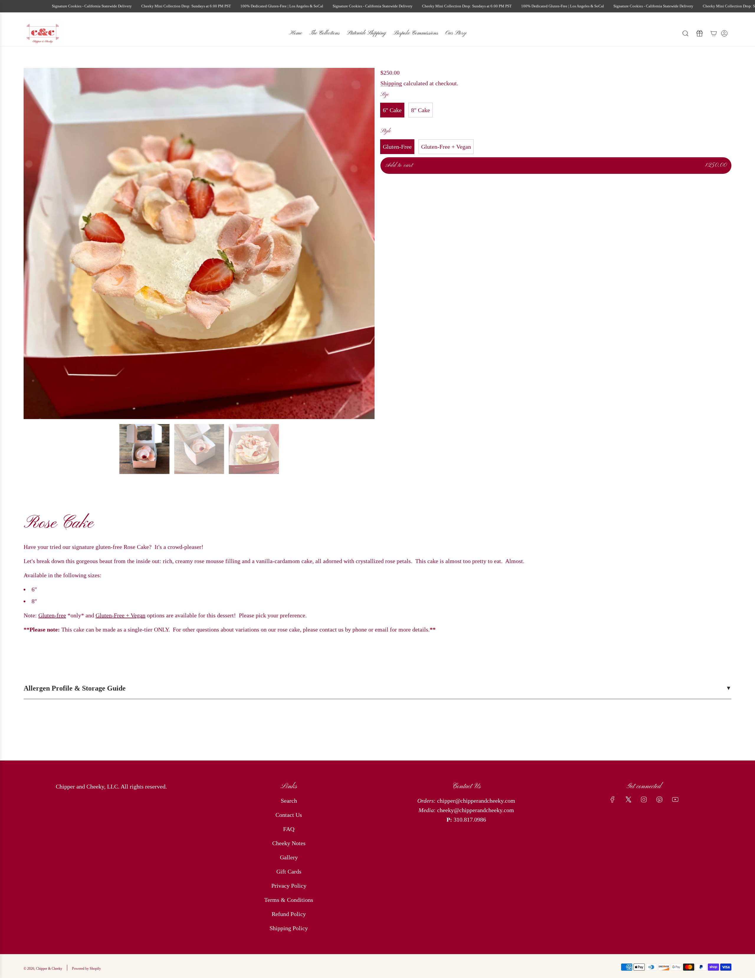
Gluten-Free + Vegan (446, 146)
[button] (30, 243)
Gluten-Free (397, 146)
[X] (628, 799)
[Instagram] (644, 799)
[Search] (685, 33)
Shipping (391, 83)
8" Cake (420, 110)
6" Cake (392, 110)
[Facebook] (612, 799)
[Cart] (714, 33)
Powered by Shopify (86, 968)
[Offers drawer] (699, 33)
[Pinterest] (659, 799)
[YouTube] (675, 799)
